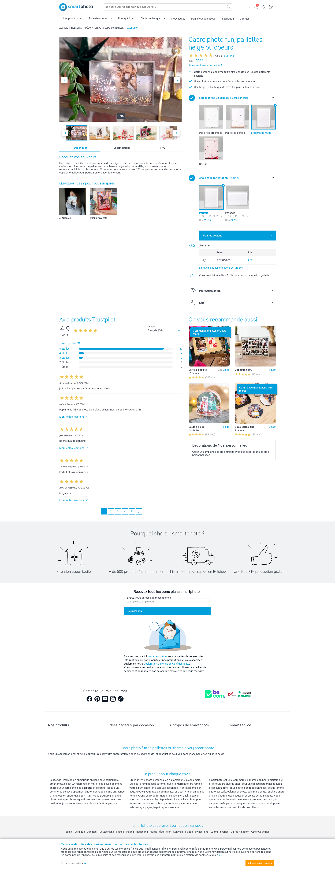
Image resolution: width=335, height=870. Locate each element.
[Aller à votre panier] (271, 7)
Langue (151, 326)
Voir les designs (212, 235)
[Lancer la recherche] (228, 7)
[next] (139, 511)
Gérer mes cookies (72, 863)
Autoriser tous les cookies (260, 863)
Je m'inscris (135, 611)
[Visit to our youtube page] (105, 698)
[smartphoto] (76, 7)
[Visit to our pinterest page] (97, 698)
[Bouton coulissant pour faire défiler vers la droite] (177, 80)
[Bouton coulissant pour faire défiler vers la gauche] (64, 80)
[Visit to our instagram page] (113, 698)
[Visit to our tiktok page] (120, 698)
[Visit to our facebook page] (89, 698)
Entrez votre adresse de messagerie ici (149, 597)
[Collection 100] (255, 346)
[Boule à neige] (209, 403)
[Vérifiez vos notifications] (263, 7)
